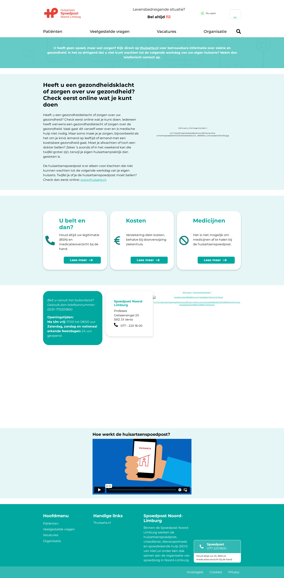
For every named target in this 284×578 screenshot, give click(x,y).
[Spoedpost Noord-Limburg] (81, 13)
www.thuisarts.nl (93, 180)
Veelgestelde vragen (110, 31)
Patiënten (52, 31)
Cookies (216, 572)
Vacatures (166, 31)
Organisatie (215, 31)
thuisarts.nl (149, 48)
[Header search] (238, 31)
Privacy (233, 572)
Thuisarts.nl (102, 523)
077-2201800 (216, 548)
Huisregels (195, 572)
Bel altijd (159, 17)
